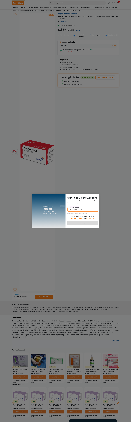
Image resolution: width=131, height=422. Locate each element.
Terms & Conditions (77, 218)
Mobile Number (74, 207)
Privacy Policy (90, 218)
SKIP (62, 197)
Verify (83, 223)
